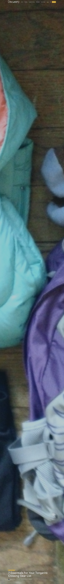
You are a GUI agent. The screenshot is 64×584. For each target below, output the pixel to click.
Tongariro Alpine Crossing (11, 570)
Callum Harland (13, 579)
